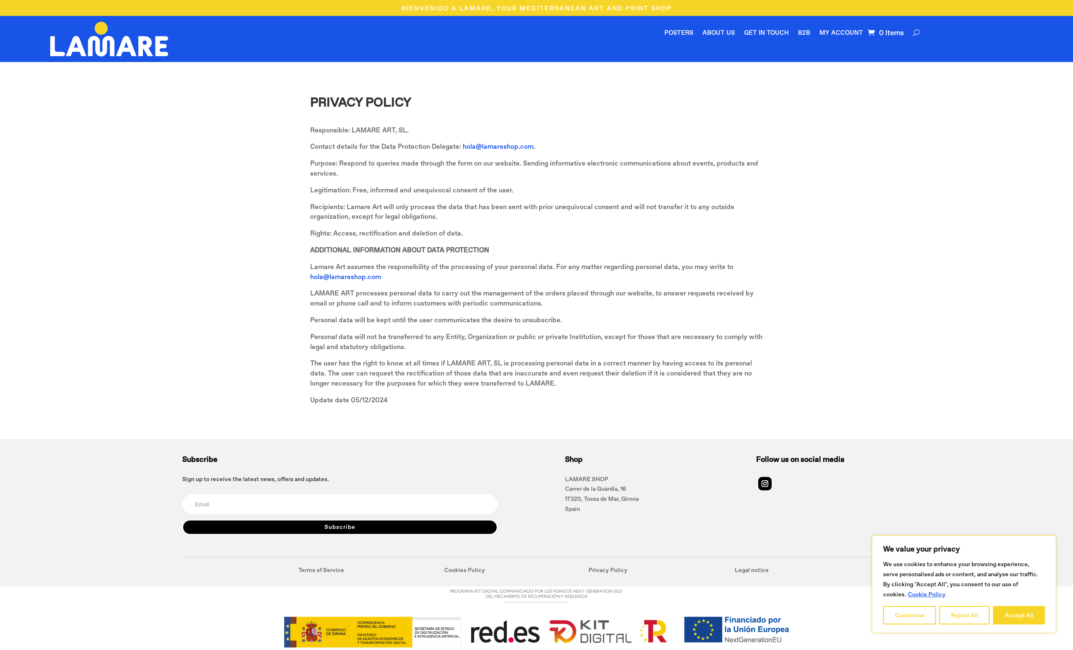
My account (841, 33)
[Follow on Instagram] (765, 483)
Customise (910, 615)
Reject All (964, 615)
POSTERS (678, 33)
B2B (804, 33)
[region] (964, 584)
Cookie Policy (927, 594)
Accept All (1019, 615)
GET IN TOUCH (766, 33)
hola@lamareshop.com (498, 146)
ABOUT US (718, 33)
